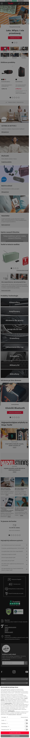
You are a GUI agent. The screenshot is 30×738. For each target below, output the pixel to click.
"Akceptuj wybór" (11, 710)
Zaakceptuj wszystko (15, 732)
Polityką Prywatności (12, 714)
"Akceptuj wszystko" (8, 703)
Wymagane (3, 717)
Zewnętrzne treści (5, 729)
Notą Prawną (19, 714)
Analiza (2, 720)
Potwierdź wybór (15, 736)
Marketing (3, 723)
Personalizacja (4, 726)
